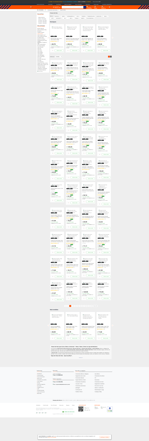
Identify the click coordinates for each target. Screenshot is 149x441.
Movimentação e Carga (99, 389)
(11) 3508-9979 (59, 375)
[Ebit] (97, 407)
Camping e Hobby (98, 391)
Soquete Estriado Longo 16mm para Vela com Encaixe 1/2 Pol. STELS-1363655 (57, 265)
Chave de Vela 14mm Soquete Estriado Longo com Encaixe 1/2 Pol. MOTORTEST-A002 (104, 265)
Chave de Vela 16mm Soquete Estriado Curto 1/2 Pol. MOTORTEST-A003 (56, 288)
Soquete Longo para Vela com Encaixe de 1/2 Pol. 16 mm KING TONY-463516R (72, 68)
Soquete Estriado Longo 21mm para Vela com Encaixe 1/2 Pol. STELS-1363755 (72, 265)
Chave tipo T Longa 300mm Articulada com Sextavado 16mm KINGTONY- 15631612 (88, 167)
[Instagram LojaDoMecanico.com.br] (43, 412)
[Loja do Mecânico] (44, 7)
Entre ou (102, 7)
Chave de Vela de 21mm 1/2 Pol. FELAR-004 (57, 189)
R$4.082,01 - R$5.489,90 (42, 23)
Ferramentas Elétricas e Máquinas (82, 373)
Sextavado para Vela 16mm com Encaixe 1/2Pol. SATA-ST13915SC (72, 92)
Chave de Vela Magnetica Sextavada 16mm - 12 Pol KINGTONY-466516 (86, 39)
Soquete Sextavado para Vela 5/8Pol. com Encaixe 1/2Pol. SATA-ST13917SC (71, 166)
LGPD (38, 388)
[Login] (104, 6)
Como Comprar (40, 381)
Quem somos (61, 405)
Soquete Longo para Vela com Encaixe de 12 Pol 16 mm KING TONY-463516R (103, 39)
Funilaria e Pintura (79, 391)
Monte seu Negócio (68, 4)
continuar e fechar (104, 437)
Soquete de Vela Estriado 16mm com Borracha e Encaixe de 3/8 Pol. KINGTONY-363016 (57, 241)
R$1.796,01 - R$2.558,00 (42, 21)
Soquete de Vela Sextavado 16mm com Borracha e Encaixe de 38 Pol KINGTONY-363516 (72, 327)
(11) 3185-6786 (59, 381)
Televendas (88, 4)
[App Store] (87, 408)
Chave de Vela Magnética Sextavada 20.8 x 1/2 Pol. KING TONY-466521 (56, 116)
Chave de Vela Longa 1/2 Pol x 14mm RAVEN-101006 (88, 91)
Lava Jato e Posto (79, 383)
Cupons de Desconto (40, 4)
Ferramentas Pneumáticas (81, 381)
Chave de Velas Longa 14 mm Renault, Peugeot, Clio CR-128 (56, 68)
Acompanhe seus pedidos (42, 379)
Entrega (38, 382)
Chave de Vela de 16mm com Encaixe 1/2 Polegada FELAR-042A (56, 216)
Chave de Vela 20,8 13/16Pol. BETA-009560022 (103, 287)
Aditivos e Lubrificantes (99, 387)
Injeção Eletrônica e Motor (81, 379)
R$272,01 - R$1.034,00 (42, 18)
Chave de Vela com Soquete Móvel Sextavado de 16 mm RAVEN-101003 (87, 142)
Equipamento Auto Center (80, 375)
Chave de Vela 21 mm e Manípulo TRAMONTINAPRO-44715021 (57, 167)
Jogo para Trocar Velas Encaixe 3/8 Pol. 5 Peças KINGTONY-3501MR (88, 264)
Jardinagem (78, 387)
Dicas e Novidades (78, 4)
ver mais (80, 357)
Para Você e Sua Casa (99, 385)
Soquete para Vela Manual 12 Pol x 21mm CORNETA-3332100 (103, 327)
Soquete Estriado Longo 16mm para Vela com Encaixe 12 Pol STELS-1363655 (87, 327)
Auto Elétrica (97, 373)
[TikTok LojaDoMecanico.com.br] (46, 412)
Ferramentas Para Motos (99, 375)
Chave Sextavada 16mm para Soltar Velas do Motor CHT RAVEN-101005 (56, 142)
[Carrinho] (109, 6)
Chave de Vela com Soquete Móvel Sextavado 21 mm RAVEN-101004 (104, 166)
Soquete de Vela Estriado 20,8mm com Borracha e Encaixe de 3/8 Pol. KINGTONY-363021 (72, 241)
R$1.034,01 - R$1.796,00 (42, 20)
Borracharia (97, 379)
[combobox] (74, 7)
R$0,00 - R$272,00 (41, 17)
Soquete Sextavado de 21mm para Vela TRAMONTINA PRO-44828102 (103, 118)
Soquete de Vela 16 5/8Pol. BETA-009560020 (87, 287)
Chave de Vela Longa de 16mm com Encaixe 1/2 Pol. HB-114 (72, 142)
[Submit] (84, 7)
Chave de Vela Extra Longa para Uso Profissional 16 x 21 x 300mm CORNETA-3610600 (104, 193)
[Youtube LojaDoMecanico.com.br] (40, 412)
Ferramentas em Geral (99, 381)
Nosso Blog (39, 385)
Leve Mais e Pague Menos (107, 4)
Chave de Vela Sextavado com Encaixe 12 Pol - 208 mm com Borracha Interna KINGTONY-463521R (71, 39)
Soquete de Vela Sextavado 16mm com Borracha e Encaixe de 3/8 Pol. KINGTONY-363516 (104, 217)
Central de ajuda (45, 405)
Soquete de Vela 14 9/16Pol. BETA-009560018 (71, 287)
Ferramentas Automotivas (81, 385)
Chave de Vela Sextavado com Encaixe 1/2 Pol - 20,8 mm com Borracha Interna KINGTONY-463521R (88, 69)
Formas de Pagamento (41, 384)
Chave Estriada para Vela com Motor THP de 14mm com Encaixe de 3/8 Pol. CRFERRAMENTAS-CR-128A (72, 191)
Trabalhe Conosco (40, 387)
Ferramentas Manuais (80, 377)
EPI (95, 377)
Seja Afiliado (58, 4)
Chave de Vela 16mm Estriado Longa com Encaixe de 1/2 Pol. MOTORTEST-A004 (88, 241)
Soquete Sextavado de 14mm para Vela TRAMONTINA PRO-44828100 (103, 93)
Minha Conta (39, 378)
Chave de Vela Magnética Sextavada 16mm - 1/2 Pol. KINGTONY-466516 (103, 68)
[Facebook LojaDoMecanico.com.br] (37, 412)
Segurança (67, 405)
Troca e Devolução (54, 405)
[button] (48, 38)
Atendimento (39, 373)
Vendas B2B (50, 4)
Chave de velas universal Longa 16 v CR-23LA (57, 91)
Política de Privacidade (52, 437)
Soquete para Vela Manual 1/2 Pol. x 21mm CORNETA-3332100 (72, 216)
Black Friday (39, 393)
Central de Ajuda (40, 375)
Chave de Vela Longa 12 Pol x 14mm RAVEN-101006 (56, 327)
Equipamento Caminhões (99, 383)
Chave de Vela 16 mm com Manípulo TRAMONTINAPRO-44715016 (103, 143)
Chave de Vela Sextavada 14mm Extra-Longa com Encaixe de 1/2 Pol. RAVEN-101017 (104, 241)
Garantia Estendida (40, 390)
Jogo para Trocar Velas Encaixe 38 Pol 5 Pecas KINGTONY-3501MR (57, 39)
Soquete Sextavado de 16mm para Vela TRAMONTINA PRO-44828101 (88, 118)
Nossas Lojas (96, 4)
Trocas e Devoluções (41, 376)
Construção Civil (79, 389)
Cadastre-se (103, 8)
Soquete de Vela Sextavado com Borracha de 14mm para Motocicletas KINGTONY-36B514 (72, 119)
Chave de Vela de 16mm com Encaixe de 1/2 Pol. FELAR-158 (88, 190)
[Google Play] (87, 410)
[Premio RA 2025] (103, 407)
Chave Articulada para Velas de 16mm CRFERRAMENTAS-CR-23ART (88, 217)
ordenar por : (52, 56)
